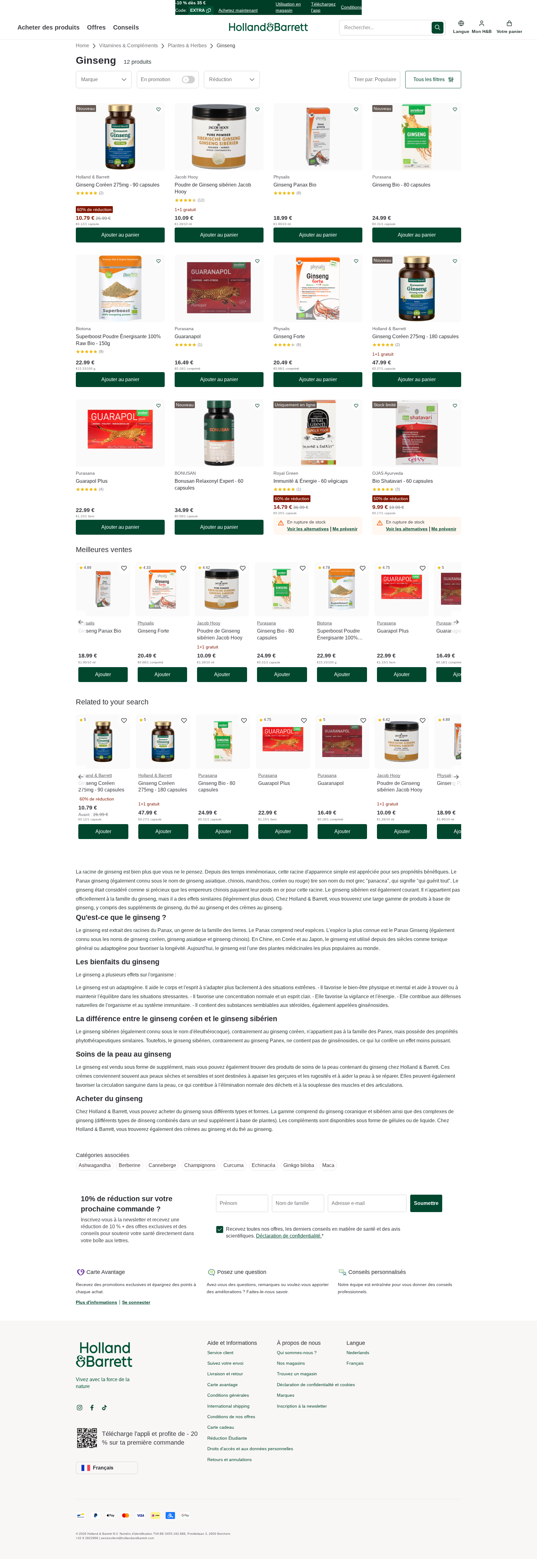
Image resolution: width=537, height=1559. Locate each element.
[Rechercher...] (439, 27)
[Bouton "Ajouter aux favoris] (158, 109)
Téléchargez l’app (323, 7)
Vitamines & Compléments (128, 45)
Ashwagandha (95, 1165)
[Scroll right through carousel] (456, 622)
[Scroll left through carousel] (81, 622)
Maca (328, 1165)
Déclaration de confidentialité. (289, 1235)
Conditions (351, 7)
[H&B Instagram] (79, 1407)
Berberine (129, 1165)
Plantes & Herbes (187, 45)
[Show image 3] (421, 165)
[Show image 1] (118, 165)
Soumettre (426, 1203)
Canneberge (162, 1165)
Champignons (199, 1165)
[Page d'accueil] (268, 27)
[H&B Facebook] (92, 1407)
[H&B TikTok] (104, 1407)
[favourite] (124, 568)
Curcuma (233, 1165)
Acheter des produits (48, 27)
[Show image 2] (122, 165)
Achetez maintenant (238, 10)
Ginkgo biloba (298, 1165)
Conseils (126, 27)
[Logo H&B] (268, 29)
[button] (104, 79)
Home (82, 45)
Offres (96, 27)
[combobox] (385, 27)
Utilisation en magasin (288, 7)
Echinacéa (263, 1165)
